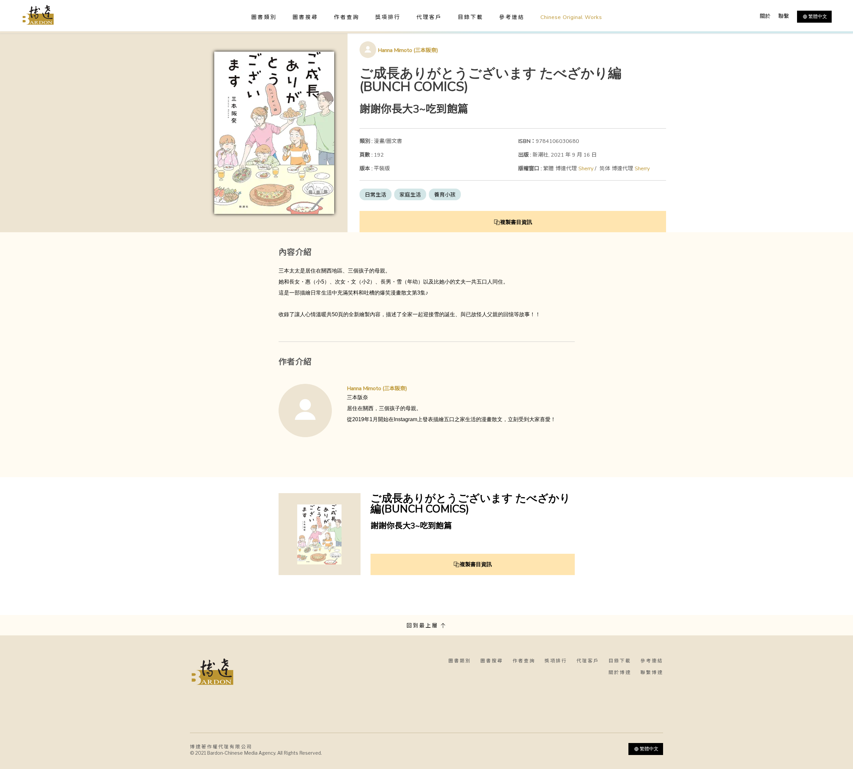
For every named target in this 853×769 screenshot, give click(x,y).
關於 (765, 16)
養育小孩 (444, 195)
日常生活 (375, 195)
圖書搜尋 (491, 661)
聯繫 (783, 16)
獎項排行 (388, 17)
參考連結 (511, 17)
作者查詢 (346, 17)
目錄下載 (470, 17)
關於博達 (619, 672)
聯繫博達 (651, 672)
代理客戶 (429, 17)
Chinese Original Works (571, 17)
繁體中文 (817, 16)
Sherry (585, 168)
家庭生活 (410, 195)
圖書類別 (459, 661)
